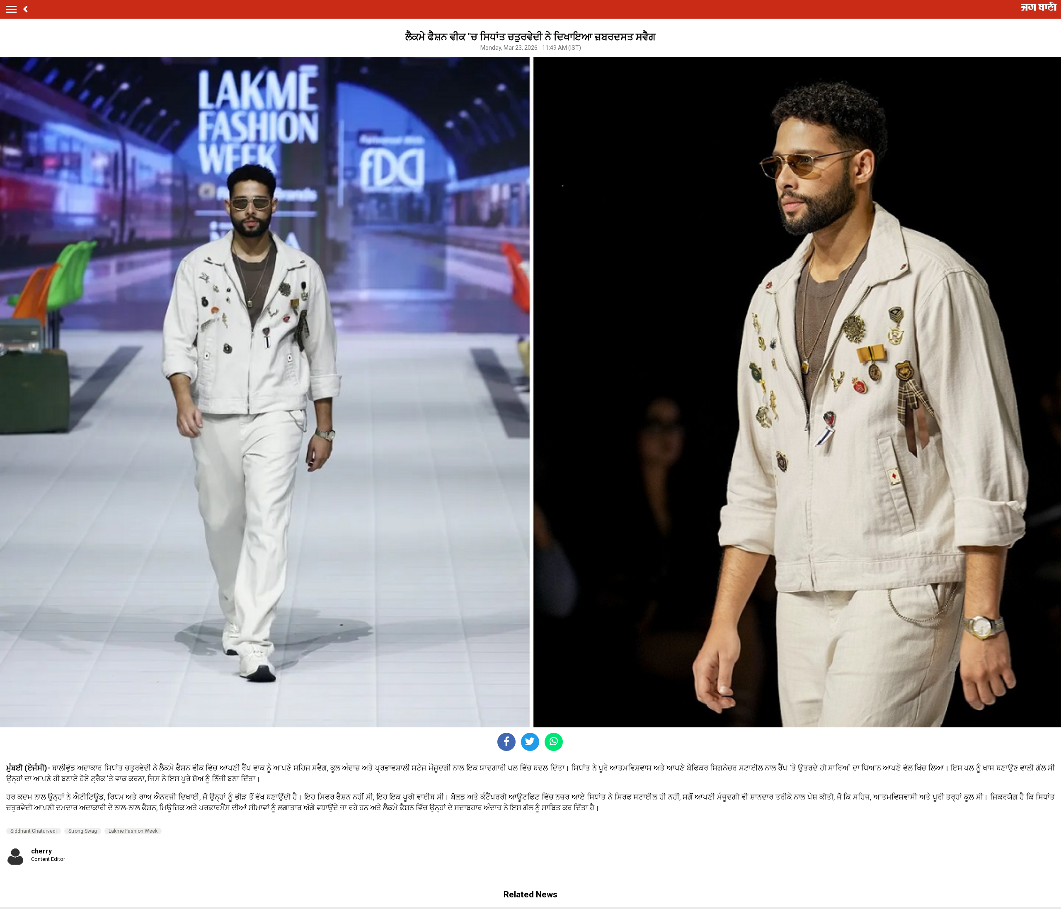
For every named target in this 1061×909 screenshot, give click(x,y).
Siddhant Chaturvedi (33, 831)
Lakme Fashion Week (133, 831)
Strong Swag (82, 831)
